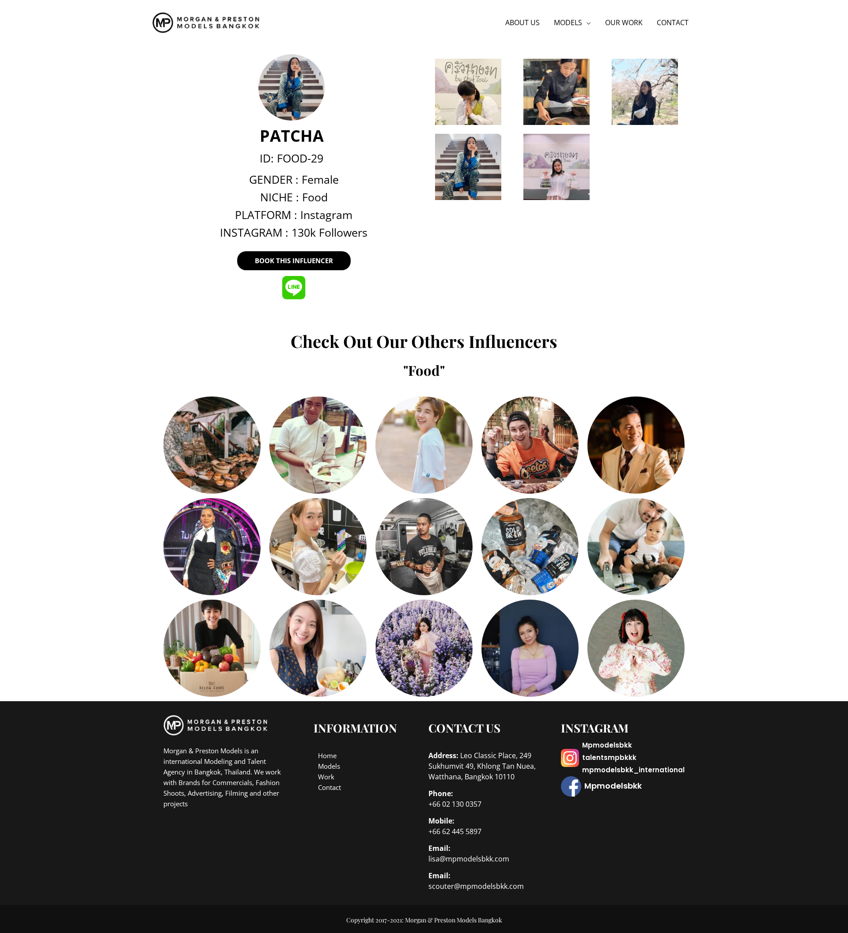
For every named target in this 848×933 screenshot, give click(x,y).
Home (327, 755)
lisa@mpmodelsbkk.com (468, 859)
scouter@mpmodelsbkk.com (476, 886)
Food (315, 196)
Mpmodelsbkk (607, 745)
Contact (329, 787)
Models (329, 766)
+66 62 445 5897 (454, 831)
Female (320, 179)
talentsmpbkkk (609, 757)
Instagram (326, 214)
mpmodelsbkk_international (633, 769)
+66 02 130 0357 (454, 804)
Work (326, 776)
